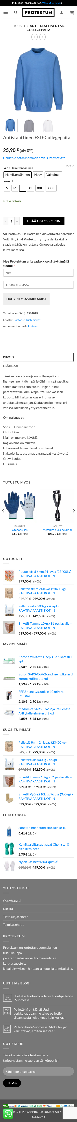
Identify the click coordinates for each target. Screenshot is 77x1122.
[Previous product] (42, 37)
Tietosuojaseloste (15, 917)
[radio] (17, 175)
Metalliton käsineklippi (57, 529)
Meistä (8, 908)
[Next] (67, 80)
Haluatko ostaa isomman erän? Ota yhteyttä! (34, 158)
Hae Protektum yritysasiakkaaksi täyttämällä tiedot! (36, 263)
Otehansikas (20, 529)
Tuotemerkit (33, 320)
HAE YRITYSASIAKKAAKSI (26, 299)
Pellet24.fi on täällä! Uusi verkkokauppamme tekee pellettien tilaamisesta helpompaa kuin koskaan (40, 1013)
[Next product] (34, 37)
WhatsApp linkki (51, 3)
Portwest (19, 320)
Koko (6, 181)
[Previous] (9, 80)
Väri (5, 168)
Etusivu (18, 26)
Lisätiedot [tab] (11, 365)
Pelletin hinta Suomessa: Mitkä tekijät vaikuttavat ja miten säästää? (40, 1029)
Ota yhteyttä (12, 900)
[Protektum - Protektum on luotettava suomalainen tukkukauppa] (39, 12)
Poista (70, 165)
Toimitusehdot (13, 924)
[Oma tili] (62, 12)
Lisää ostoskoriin (44, 221)
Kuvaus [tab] (8, 357)
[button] (5, 12)
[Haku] (15, 12)
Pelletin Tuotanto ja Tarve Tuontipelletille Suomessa (44, 998)
